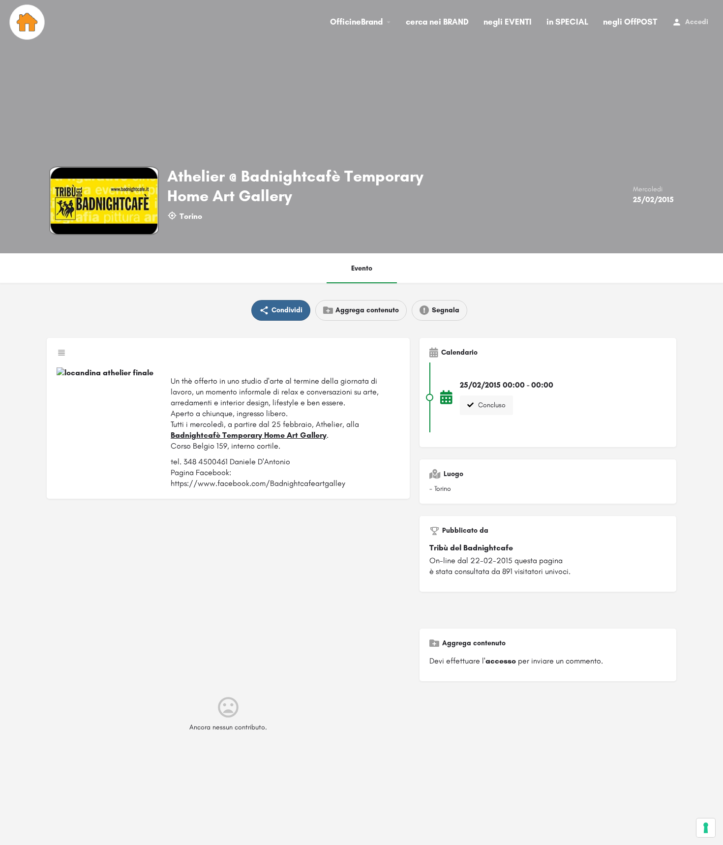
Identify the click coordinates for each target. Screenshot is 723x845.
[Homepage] (28, 22)
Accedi (696, 22)
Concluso (491, 405)
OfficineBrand (356, 22)
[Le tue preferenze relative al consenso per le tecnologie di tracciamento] (705, 827)
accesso (500, 660)
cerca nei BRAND (437, 22)
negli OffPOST (630, 22)
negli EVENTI (507, 22)
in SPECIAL (567, 22)
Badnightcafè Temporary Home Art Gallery (249, 435)
